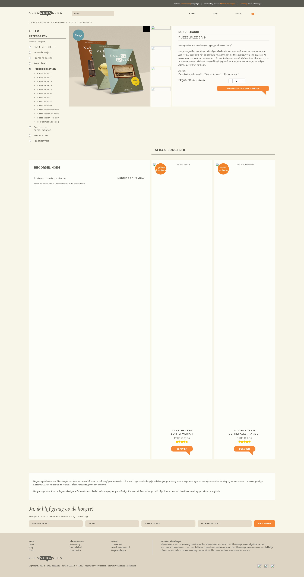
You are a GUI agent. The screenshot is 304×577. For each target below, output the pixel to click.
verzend (264, 523)
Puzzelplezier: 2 (44, 77)
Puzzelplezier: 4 (44, 85)
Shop (192, 14)
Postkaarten (41, 135)
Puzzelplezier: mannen (48, 113)
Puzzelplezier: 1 (44, 73)
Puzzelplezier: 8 (44, 101)
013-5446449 (116, 544)
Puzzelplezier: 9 (44, 105)
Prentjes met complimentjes (42, 128)
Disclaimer (131, 566)
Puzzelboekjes (42, 52)
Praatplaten (40, 63)
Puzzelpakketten (62, 22)
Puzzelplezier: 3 (44, 81)
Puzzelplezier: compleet (48, 118)
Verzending (75, 544)
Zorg (215, 14)
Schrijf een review (131, 177)
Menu (272, 14)
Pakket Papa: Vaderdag (48, 122)
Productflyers (41, 140)
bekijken (181, 449)
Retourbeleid (75, 547)
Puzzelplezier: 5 (44, 89)
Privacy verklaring (116, 566)
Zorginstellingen (118, 550)
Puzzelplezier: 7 (44, 97)
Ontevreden (75, 550)
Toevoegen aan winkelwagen (243, 88)
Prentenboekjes (43, 57)
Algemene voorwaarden (95, 566)
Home (32, 22)
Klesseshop (44, 22)
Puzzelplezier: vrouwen (48, 109)
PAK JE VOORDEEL (44, 47)
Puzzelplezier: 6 (44, 93)
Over (238, 14)
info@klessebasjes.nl (120, 547)
